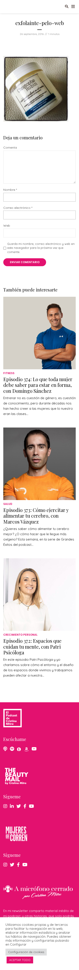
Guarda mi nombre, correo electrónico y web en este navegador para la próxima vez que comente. (41, 247)
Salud (7, 504)
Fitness (8, 373)
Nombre (10, 190)
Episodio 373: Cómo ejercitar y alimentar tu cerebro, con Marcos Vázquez (35, 516)
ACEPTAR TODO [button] (20, 960)
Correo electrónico (17, 208)
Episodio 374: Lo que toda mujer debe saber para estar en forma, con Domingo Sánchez (37, 385)
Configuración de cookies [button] (26, 952)
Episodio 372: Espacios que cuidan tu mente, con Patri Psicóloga (32, 646)
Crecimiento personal (20, 635)
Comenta (10, 147)
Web (6, 225)
